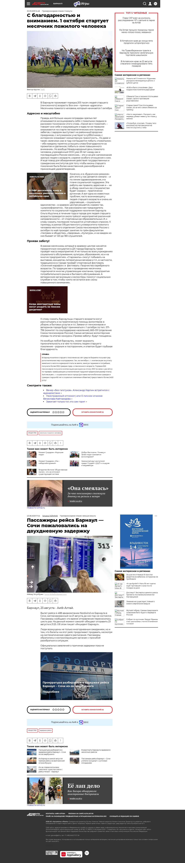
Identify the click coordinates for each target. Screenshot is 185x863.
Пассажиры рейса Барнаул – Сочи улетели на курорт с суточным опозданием (95, 761)
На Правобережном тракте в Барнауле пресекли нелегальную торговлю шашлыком (136, 52)
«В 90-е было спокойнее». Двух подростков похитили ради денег (140, 88)
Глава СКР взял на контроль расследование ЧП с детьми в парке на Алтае (136, 20)
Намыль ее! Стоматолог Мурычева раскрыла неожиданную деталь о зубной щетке (140, 80)
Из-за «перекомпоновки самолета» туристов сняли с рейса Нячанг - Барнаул (50, 769)
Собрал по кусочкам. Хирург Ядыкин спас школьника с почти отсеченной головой (142, 621)
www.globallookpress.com (56, 594)
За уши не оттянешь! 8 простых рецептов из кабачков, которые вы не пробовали (142, 577)
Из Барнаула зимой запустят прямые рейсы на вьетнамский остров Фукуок (52, 761)
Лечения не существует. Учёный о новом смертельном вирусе (140, 602)
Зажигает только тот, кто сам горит (65, 401)
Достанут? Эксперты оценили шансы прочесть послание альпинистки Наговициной (142, 595)
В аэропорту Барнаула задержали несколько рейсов (96, 751)
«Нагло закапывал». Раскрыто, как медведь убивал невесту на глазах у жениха (141, 116)
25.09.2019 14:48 (33, 11)
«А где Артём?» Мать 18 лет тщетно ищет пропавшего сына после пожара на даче (141, 586)
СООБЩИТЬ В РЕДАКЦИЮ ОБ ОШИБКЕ (124, 816)
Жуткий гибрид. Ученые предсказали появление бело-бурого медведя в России (142, 612)
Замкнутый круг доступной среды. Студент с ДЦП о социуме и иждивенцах (95, 463)
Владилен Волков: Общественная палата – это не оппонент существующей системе (53, 472)
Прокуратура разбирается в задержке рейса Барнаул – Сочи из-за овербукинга (76, 684)
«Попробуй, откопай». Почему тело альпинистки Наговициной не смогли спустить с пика (141, 125)
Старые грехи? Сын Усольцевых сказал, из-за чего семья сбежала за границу (141, 107)
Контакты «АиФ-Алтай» (55, 813)
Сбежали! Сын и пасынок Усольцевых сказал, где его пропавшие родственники (142, 98)
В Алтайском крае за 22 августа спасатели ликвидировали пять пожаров (136, 63)
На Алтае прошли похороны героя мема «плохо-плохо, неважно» (136, 31)
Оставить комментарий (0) (92, 412)
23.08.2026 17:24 (33, 516)
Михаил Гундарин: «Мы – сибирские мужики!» (49, 462)
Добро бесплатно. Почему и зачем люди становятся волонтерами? (93, 454)
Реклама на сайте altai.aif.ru (80, 813)
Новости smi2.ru (36, 507)
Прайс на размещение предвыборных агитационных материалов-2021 (76, 816)
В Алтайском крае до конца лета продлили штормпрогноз (136, 42)
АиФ (43, 89)
